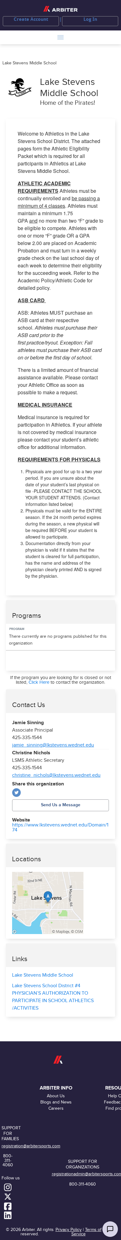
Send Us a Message (60, 804)
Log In (90, 19)
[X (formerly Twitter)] (8, 1196)
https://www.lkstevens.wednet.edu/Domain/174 (60, 828)
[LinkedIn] (8, 1215)
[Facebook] (8, 1206)
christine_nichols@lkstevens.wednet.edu (56, 775)
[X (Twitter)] (16, 792)
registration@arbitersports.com (31, 1146)
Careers (56, 1108)
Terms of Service (86, 1232)
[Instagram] (8, 1187)
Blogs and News (56, 1102)
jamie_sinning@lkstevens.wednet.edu (53, 745)
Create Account (31, 19)
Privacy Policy (69, 1229)
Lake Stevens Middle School (42, 975)
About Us (56, 1096)
